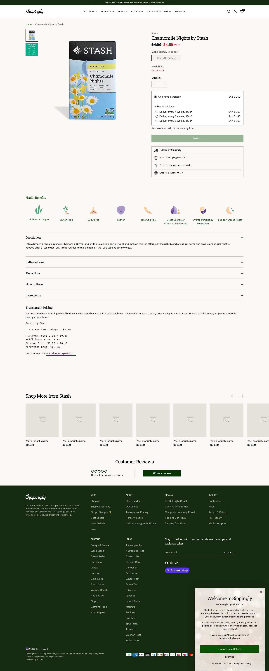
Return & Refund (218, 512)
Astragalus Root (135, 550)
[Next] (172, 2)
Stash (154, 33)
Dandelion (131, 567)
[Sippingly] (35, 11)
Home (29, 24)
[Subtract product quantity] (154, 84)
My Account (215, 517)
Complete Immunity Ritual (180, 512)
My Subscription (218, 523)
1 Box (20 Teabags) (166, 58)
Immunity (96, 573)
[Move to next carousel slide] (240, 376)
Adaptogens (98, 612)
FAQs (212, 506)
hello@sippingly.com (229, 638)
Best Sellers (97, 517)
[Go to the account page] (235, 11)
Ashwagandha (134, 545)
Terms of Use (31, 656)
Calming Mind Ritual (176, 506)
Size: (165, 51)
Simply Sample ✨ (101, 512)
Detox (94, 567)
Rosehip (130, 618)
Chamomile (132, 556)
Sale (93, 529)
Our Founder (133, 501)
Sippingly (46, 653)
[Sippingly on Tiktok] (177, 563)
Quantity (156, 77)
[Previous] (96, 2)
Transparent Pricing (137, 512)
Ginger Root (132, 578)
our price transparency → (61, 353)
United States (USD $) (39, 649)
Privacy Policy (44, 656)
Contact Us (215, 501)
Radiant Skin (98, 595)
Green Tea (131, 584)
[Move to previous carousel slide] (233, 376)
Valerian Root (133, 634)
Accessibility (58, 656)
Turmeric (131, 629)
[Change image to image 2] (32, 49)
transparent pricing (242, 663)
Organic (95, 601)
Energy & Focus (100, 545)
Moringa (130, 606)
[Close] (261, 591)
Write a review (162, 473)
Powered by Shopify (34, 659)
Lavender (131, 595)
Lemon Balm (133, 601)
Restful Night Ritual (176, 501)
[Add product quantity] (164, 84)
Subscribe (229, 552)
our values (226, 663)
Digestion (96, 562)
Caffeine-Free (99, 606)
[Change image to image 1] (32, 35)
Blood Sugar (98, 584)
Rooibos (130, 612)
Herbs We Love (134, 517)
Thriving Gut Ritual (175, 523)
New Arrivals (98, 523)
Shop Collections (100, 506)
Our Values (132, 506)
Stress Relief (98, 556)
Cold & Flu (97, 578)
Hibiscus (131, 590)
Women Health (99, 590)
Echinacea (132, 573)
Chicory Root (133, 562)
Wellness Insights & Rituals (141, 523)
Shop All (95, 501)
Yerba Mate (132, 640)
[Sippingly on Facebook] (167, 563)
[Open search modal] (229, 11)
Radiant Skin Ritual (175, 517)
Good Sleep (97, 550)
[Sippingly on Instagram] (172, 563)
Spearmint (132, 623)
